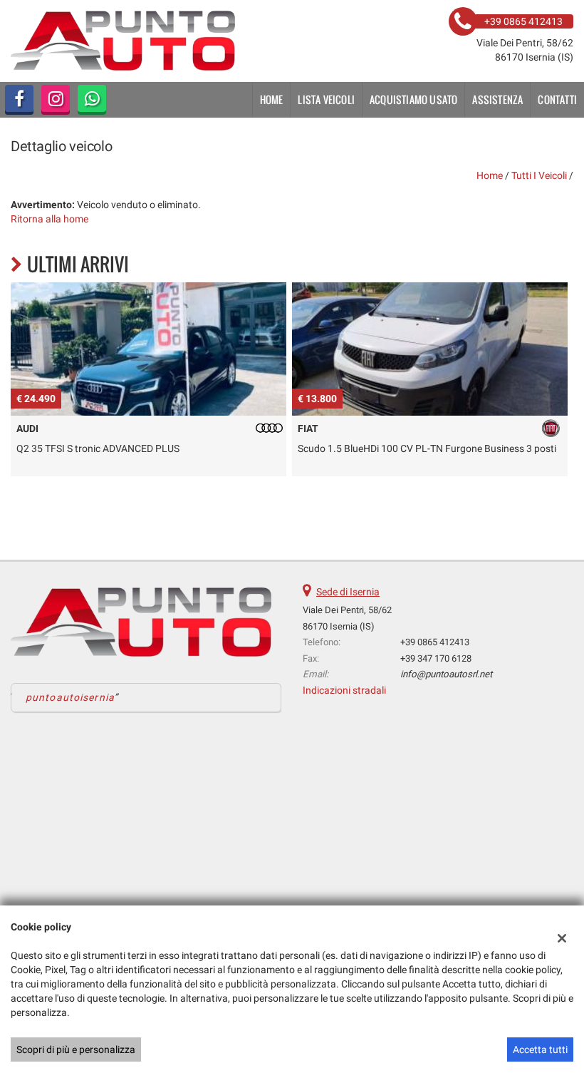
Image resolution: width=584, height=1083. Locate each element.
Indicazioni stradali (344, 690)
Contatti (557, 99)
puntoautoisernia (70, 697)
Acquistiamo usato (413, 99)
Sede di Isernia (348, 591)
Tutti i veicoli (539, 175)
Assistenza (497, 99)
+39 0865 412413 (434, 642)
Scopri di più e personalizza (75, 1049)
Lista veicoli (326, 99)
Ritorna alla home (49, 219)
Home (271, 99)
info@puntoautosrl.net (446, 674)
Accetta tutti (540, 1049)
